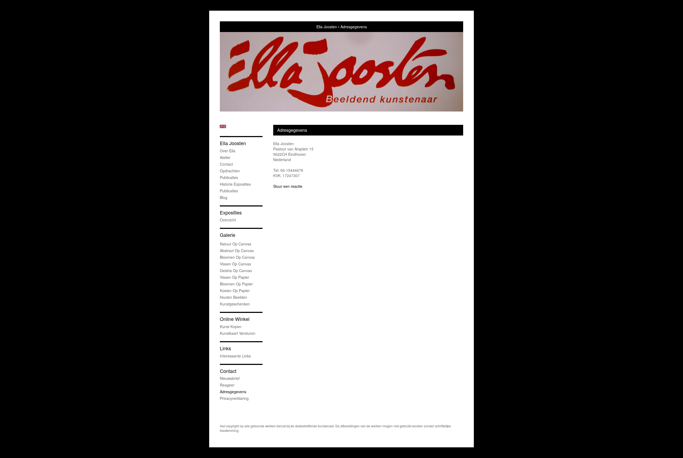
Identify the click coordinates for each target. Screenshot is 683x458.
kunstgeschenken (235, 303)
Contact (226, 164)
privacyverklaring (234, 398)
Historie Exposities (235, 184)
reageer (227, 385)
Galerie (227, 235)
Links (225, 348)
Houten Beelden (233, 297)
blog (223, 197)
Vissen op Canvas (235, 263)
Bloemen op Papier (236, 283)
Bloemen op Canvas (237, 257)
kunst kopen (230, 326)
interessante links (235, 356)
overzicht (228, 219)
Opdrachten (230, 170)
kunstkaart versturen (237, 333)
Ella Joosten (326, 26)
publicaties (229, 190)
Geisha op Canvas (236, 270)
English (223, 126)
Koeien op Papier (235, 290)
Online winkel (234, 319)
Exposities (231, 212)
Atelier (225, 157)
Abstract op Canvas (237, 250)
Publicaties (229, 177)
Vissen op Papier (234, 277)
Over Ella (227, 150)
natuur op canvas (235, 243)
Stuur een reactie (287, 186)
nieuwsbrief (230, 378)
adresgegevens (233, 391)
